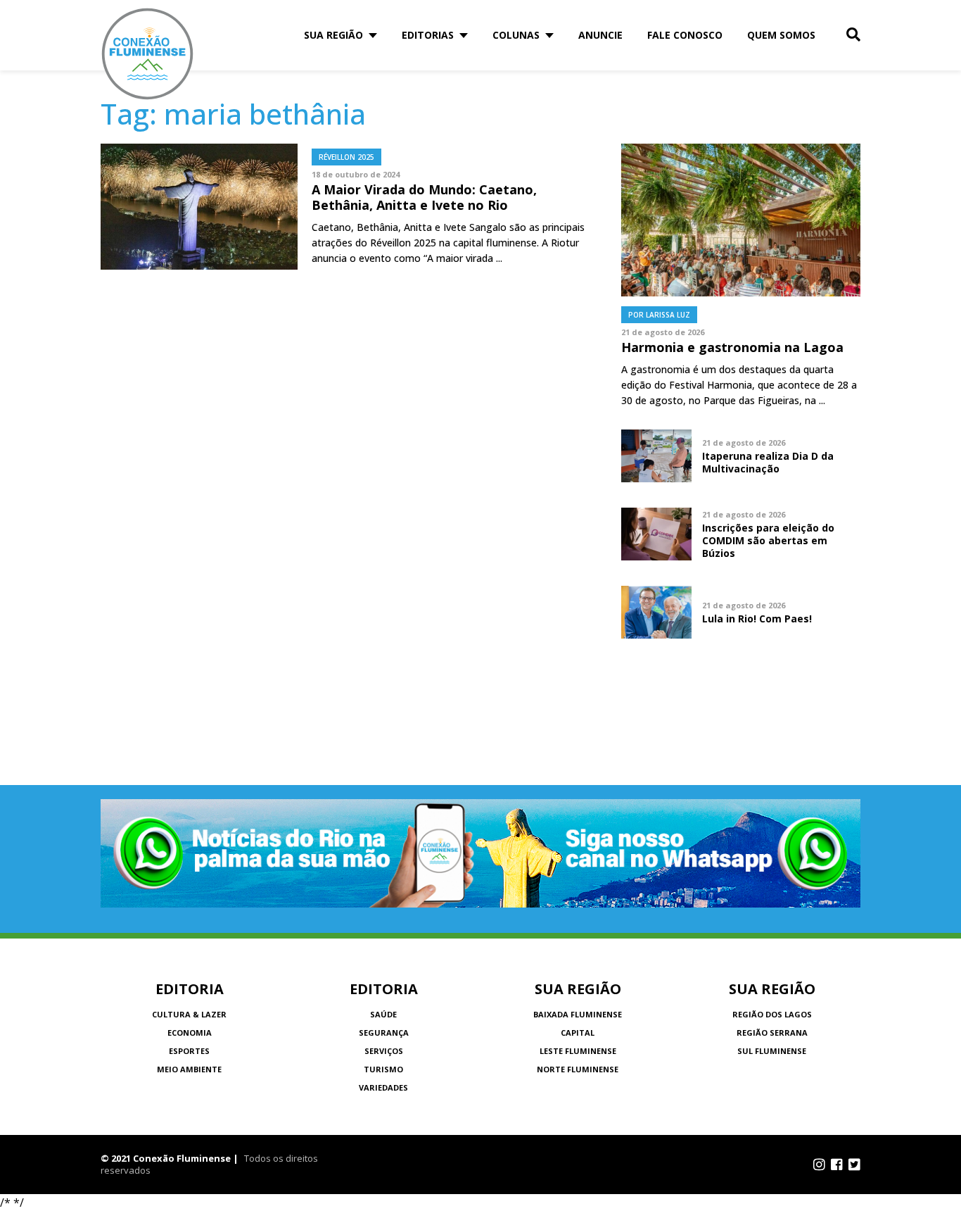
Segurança (384, 1032)
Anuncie (600, 35)
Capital (577, 1032)
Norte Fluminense (577, 1069)
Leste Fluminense (578, 1051)
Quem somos (781, 35)
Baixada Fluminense (577, 1014)
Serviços (383, 1051)
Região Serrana (772, 1032)
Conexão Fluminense (148, 54)
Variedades (383, 1087)
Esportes (189, 1051)
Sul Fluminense (771, 1051)
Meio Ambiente (189, 1069)
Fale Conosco (685, 35)
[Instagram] (819, 1164)
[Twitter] (854, 1164)
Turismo (383, 1069)
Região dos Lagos (772, 1014)
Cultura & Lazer (189, 1014)
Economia (189, 1032)
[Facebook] (837, 1164)
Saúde (383, 1014)
